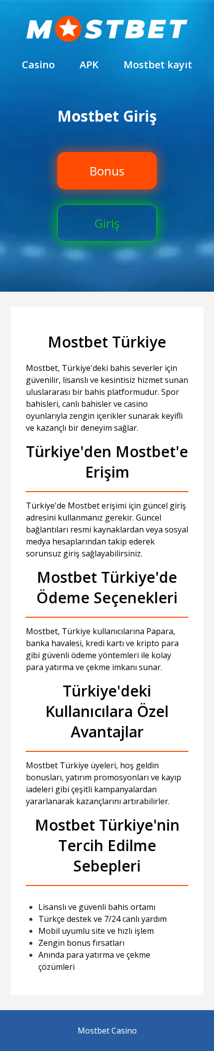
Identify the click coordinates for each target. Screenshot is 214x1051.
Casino (38, 64)
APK (89, 64)
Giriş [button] (107, 223)
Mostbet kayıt (157, 64)
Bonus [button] (107, 171)
